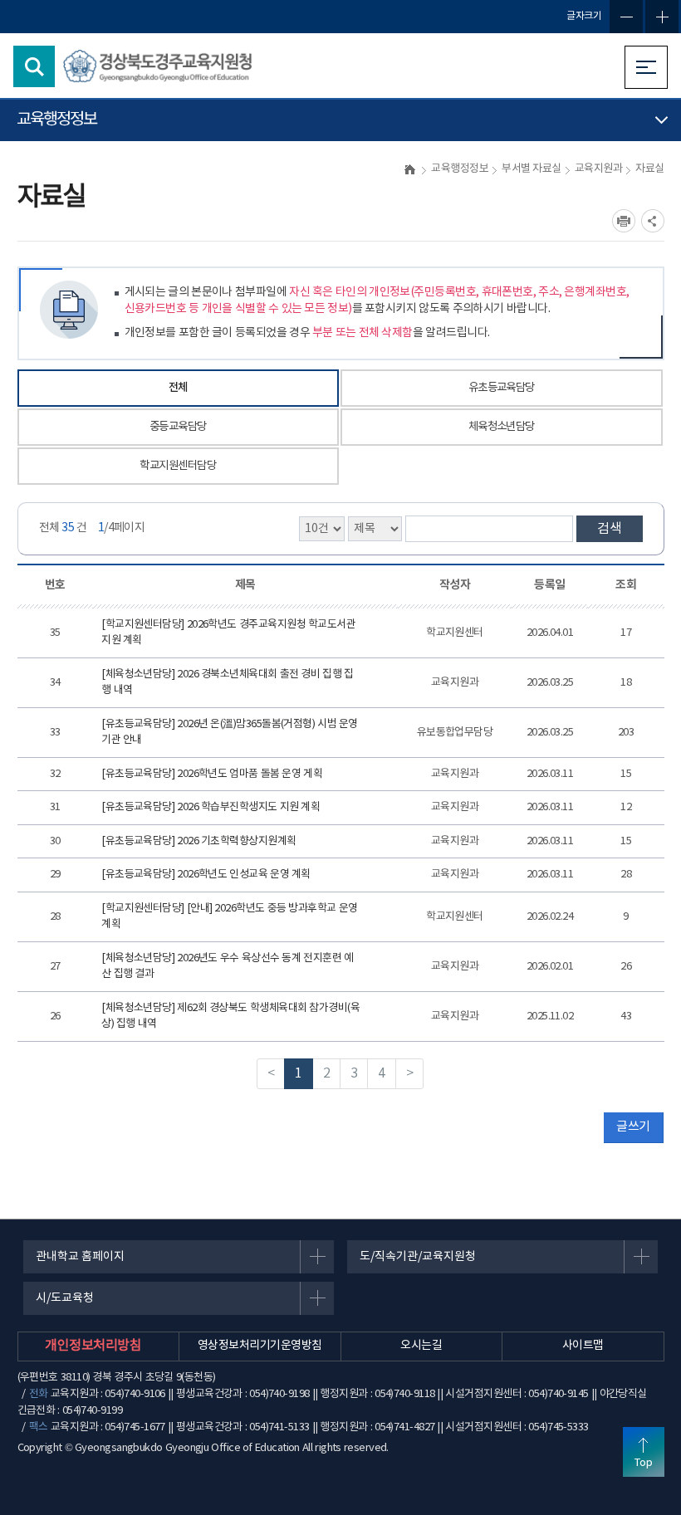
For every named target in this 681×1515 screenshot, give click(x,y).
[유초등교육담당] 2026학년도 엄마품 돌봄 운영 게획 (211, 774)
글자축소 (626, 16)
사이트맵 (583, 1345)
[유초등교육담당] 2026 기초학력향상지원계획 (198, 841)
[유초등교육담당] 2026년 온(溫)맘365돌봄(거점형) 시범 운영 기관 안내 (229, 732)
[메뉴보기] (646, 67)
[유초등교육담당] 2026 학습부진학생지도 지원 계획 (210, 807)
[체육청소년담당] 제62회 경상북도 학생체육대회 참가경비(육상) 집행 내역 (230, 1016)
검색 (609, 528)
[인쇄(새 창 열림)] (623, 220)
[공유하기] (652, 220)
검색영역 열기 (34, 66)
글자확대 (662, 16)
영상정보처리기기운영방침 (259, 1345)
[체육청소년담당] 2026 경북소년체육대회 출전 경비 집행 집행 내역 (227, 682)
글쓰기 (632, 1127)
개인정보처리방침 (93, 1345)
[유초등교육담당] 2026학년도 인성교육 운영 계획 (206, 874)
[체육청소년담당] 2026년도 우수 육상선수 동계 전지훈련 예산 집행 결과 (227, 966)
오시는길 (421, 1345)
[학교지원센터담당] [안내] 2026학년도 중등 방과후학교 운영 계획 (229, 916)
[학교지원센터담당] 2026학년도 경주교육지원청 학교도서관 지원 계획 (228, 633)
